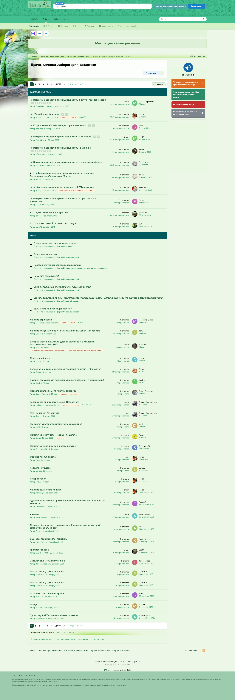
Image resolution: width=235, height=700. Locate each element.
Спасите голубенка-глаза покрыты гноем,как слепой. (62, 286)
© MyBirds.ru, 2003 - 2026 (23, 675)
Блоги (77, 26)
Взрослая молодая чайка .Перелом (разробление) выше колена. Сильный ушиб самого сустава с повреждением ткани (98, 297)
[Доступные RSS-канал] (204, 650)
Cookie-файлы (133, 661)
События (49, 26)
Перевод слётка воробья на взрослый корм (57, 265)
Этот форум (192, 19)
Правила (90, 26)
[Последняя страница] (65, 84)
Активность (63, 19)
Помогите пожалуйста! (46, 276)
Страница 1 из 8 (77, 84)
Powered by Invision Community (117, 665)
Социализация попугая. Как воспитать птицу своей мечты (186, 94)
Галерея (64, 26)
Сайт (35, 19)
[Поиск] (204, 19)
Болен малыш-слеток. (46, 254)
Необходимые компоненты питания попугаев (185, 113)
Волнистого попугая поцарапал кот (53, 308)
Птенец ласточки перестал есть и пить (55, 243)
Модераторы (107, 26)
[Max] (33, 33)
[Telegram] (46, 33)
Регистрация (196, 6)
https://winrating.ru (63, 6)
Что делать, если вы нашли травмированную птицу (185, 83)
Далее (58, 84)
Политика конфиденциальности (109, 661)
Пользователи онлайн (127, 26)
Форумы (35, 26)
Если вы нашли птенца (183, 104)
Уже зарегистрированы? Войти (170, 6)
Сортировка (158, 84)
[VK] (39, 33)
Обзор (46, 19)
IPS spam (108, 670)
